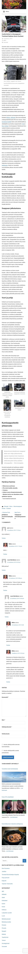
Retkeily (4, 934)
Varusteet (5, 42)
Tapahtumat (5, 937)
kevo (11, 506)
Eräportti (4, 880)
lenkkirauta (5, 165)
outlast (9, 508)
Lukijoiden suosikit (7, 913)
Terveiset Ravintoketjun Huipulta (10, 874)
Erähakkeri (4, 900)
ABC (3, 891)
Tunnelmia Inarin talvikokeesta (10, 769)
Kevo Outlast (5, 126)
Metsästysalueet (6, 919)
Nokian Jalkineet (10, 117)
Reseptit (4, 931)
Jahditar (4, 871)
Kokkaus (4, 909)
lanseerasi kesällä (6, 121)
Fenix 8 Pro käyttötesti (8, 797)
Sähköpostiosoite (7, 727)
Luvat (3, 916)
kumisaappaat (18, 506)
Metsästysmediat (6, 922)
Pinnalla (4, 928)
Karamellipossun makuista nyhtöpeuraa (12, 824)
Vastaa (4, 538)
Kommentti (5, 697)
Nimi (3, 720)
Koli (23, 124)
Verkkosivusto (5, 734)
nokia (4, 508)
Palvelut (4, 925)
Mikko (4, 40)
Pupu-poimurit (5, 877)
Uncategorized (5, 943)
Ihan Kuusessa (6, 868)
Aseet (3, 897)
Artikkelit (4, 894)
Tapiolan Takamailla (7, 883)
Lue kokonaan (13, 817)
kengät (6, 506)
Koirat (3, 906)
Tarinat (4, 940)
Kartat (3, 903)
